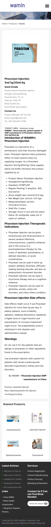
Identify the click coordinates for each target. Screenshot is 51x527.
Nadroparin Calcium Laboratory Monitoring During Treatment (14, 483)
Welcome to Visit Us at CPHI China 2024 (14, 475)
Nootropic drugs (27, 128)
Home (4, 24)
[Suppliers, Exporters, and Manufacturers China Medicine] (13, 6)
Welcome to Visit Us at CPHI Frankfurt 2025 (14, 471)
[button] (47, 6)
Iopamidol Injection (21, 387)
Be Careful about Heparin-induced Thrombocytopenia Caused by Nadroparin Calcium (14, 487)
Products (13, 24)
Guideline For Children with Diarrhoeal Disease (14, 479)
